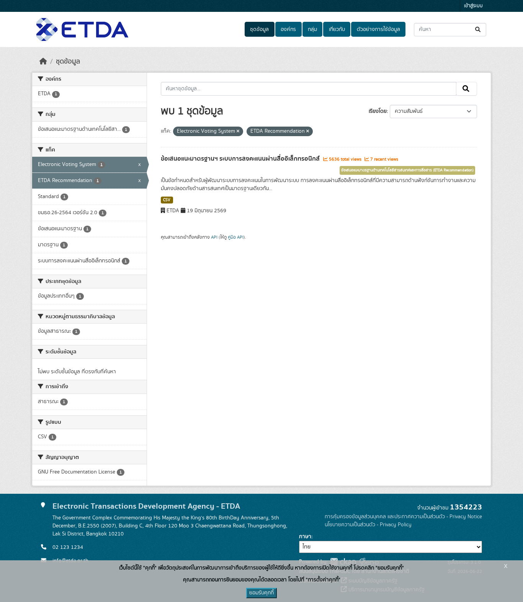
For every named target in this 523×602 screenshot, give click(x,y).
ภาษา (305, 536)
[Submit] (478, 29)
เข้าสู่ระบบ (473, 6)
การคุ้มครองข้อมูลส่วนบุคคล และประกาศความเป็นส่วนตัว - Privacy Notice (403, 517)
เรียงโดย (378, 111)
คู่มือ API (236, 237)
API (214, 237)
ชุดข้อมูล (259, 29)
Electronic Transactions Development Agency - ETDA (146, 506)
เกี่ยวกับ (337, 29)
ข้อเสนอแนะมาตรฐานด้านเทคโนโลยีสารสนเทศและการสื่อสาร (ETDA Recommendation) (407, 170)
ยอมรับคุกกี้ (261, 593)
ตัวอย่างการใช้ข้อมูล (378, 29)
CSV (166, 200)
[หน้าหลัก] (43, 62)
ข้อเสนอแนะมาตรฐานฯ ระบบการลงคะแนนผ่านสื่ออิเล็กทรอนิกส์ (241, 159)
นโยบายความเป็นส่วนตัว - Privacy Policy (368, 525)
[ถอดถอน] (238, 132)
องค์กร (288, 29)
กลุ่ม (312, 29)
